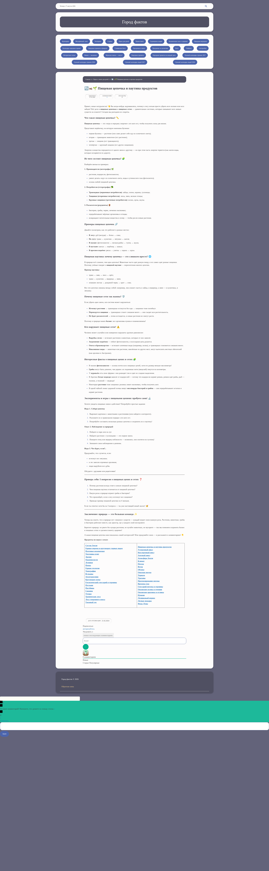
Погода (141, 564)
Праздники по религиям (160, 48)
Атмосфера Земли (145, 558)
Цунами (141, 595)
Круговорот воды (92, 580)
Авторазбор (202, 48)
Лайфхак (189, 48)
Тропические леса (93, 597)
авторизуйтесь (88, 629)
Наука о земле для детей (101, 79)
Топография (90, 571)
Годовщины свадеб (156, 41)
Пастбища (89, 588)
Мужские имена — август (114, 55)
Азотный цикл (144, 555)
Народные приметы (137, 55)
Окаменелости (91, 560)
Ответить (5, 721)
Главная (87, 79)
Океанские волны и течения (150, 589)
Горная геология (92, 568)
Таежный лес (91, 602)
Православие (140, 41)
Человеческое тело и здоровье (178, 41)
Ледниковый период (146, 598)
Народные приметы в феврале (97, 48)
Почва (88, 565)
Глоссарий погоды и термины (150, 587)
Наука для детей (124, 41)
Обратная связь (67, 686)
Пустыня (89, 585)
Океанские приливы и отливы (151, 592)
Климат (141, 561)
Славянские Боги (120, 48)
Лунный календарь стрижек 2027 (195, 55)
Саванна (89, 591)
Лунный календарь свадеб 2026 (185, 62)
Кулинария (65, 41)
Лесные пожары (145, 601)
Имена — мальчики (90, 55)
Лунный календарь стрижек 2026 (84, 62)
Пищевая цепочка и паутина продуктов (155, 547)
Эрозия (88, 557)
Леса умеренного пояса (95, 599)
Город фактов (134, 21)
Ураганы (141, 578)
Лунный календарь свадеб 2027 (135, 62)
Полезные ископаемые (95, 551)
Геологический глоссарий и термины (101, 582)
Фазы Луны (143, 604)
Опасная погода (144, 572)
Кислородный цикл (146, 553)
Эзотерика (97, 41)
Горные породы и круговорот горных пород (104, 548)
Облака (141, 570)
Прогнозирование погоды (149, 581)
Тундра (88, 594)
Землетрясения (91, 577)
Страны (109, 41)
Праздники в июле (139, 48)
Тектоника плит (92, 554)
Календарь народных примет (72, 48)
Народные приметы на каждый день (164, 55)
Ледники (89, 563)
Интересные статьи (69, 55)
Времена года (143, 584)
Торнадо (141, 575)
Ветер (140, 567)
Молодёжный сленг (81, 41)
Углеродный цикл (145, 550)
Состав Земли (91, 545)
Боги (176, 48)
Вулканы (89, 574)
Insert (4, 734)
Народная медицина (200, 41)
